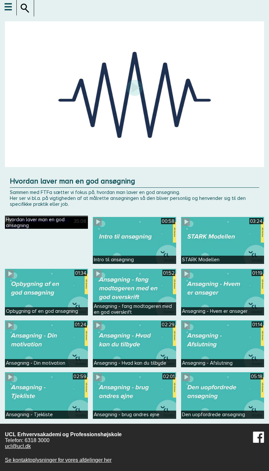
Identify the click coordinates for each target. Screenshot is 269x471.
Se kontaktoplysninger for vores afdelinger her (58, 460)
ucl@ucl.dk (18, 446)
